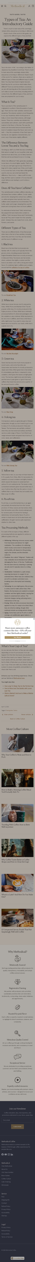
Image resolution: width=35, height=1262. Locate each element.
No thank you (17, 641)
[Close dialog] (34, 619)
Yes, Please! (17, 637)
